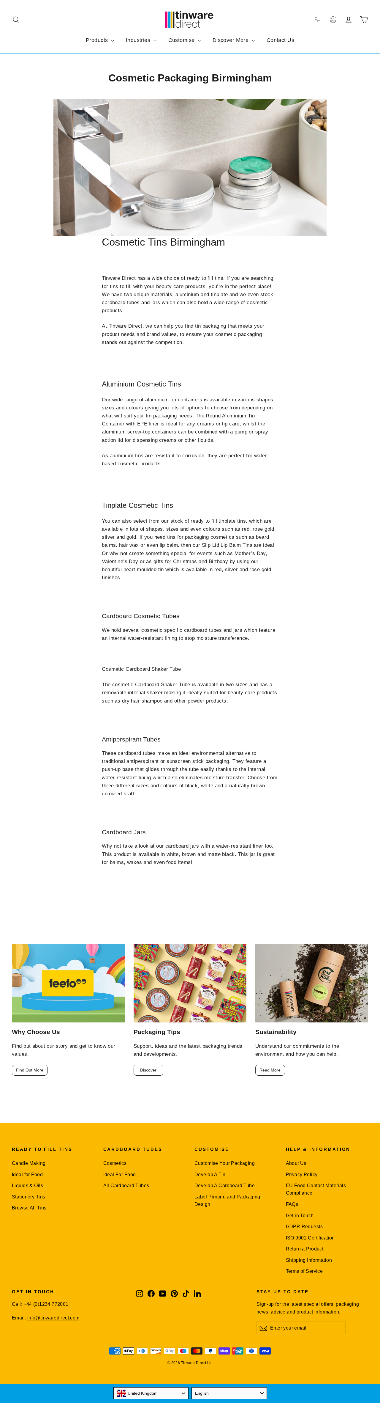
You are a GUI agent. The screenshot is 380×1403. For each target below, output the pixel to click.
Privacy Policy (302, 1174)
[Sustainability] (311, 983)
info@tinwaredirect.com (53, 1317)
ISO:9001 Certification (310, 1237)
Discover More (231, 40)
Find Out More (29, 1070)
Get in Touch (300, 1215)
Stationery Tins (28, 1196)
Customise (182, 40)
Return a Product (305, 1248)
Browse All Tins (29, 1207)
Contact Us (280, 40)
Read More (270, 1070)
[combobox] (151, 1393)
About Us (296, 1163)
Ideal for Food (27, 1174)
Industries (139, 40)
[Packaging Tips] (190, 983)
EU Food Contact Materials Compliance (316, 1189)
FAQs (292, 1204)
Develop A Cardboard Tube (224, 1185)
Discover (148, 1070)
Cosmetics (115, 1163)
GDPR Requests (304, 1226)
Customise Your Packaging (224, 1163)
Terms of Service (304, 1271)
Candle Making (29, 1163)
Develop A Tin (210, 1174)
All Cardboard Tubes (126, 1185)
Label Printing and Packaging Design (227, 1200)
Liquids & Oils (27, 1185)
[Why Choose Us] (68, 983)
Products (98, 40)
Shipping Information (309, 1260)
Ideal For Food (119, 1174)
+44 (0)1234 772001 (45, 1304)
